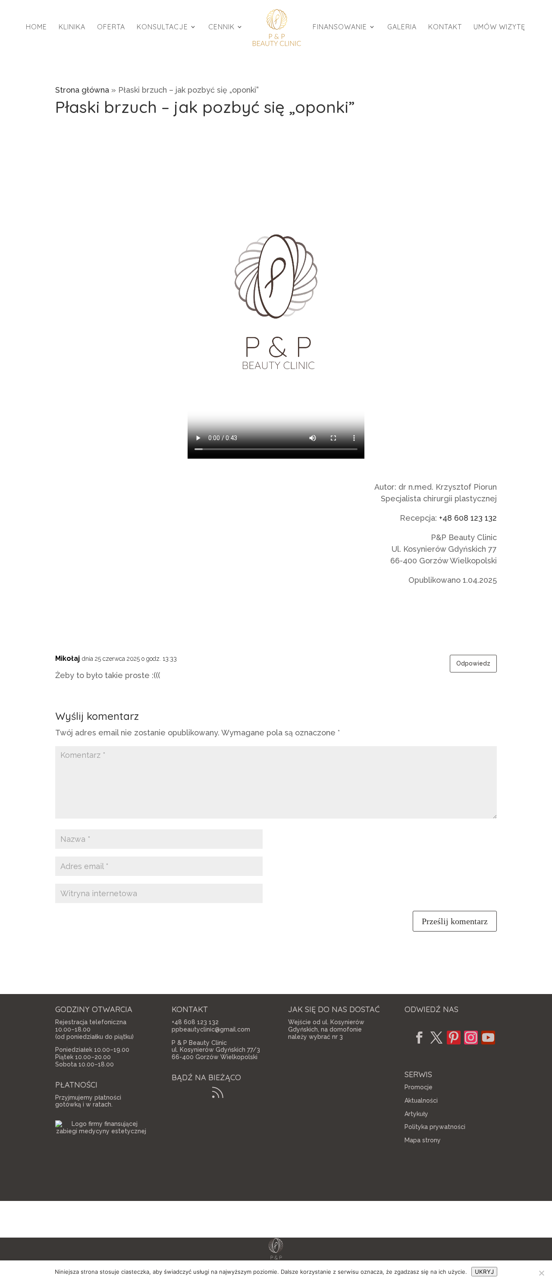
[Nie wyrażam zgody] (541, 1273)
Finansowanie (340, 27)
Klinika (72, 27)
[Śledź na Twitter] (436, 1037)
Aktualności (421, 1100)
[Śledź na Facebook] (419, 1037)
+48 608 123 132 (468, 517)
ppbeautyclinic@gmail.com (211, 1029)
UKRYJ (484, 1271)
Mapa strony (423, 1140)
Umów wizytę (499, 27)
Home (36, 27)
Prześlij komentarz (455, 921)
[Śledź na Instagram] (471, 1037)
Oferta (111, 27)
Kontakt (445, 27)
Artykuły (416, 1113)
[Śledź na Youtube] (488, 1037)
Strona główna (82, 89)
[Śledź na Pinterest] (454, 1037)
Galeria (402, 27)
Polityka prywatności (435, 1126)
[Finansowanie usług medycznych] (101, 1131)
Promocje (419, 1087)
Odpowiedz (473, 663)
